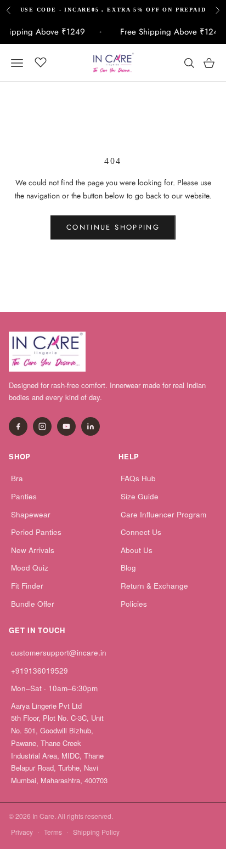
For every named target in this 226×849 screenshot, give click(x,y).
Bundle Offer (32, 604)
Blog (128, 567)
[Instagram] (42, 426)
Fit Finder (27, 585)
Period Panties (36, 532)
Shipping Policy (96, 831)
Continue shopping (113, 227)
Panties (24, 496)
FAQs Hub (138, 478)
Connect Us (141, 532)
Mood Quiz (29, 567)
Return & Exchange (154, 585)
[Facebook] (18, 426)
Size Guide (140, 496)
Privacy (22, 831)
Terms (53, 831)
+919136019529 (39, 670)
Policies (134, 604)
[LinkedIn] (90, 426)
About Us (136, 550)
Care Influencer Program (163, 514)
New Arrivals (32, 550)
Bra (17, 478)
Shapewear (30, 514)
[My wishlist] (40, 61)
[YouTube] (66, 426)
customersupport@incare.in (58, 652)
